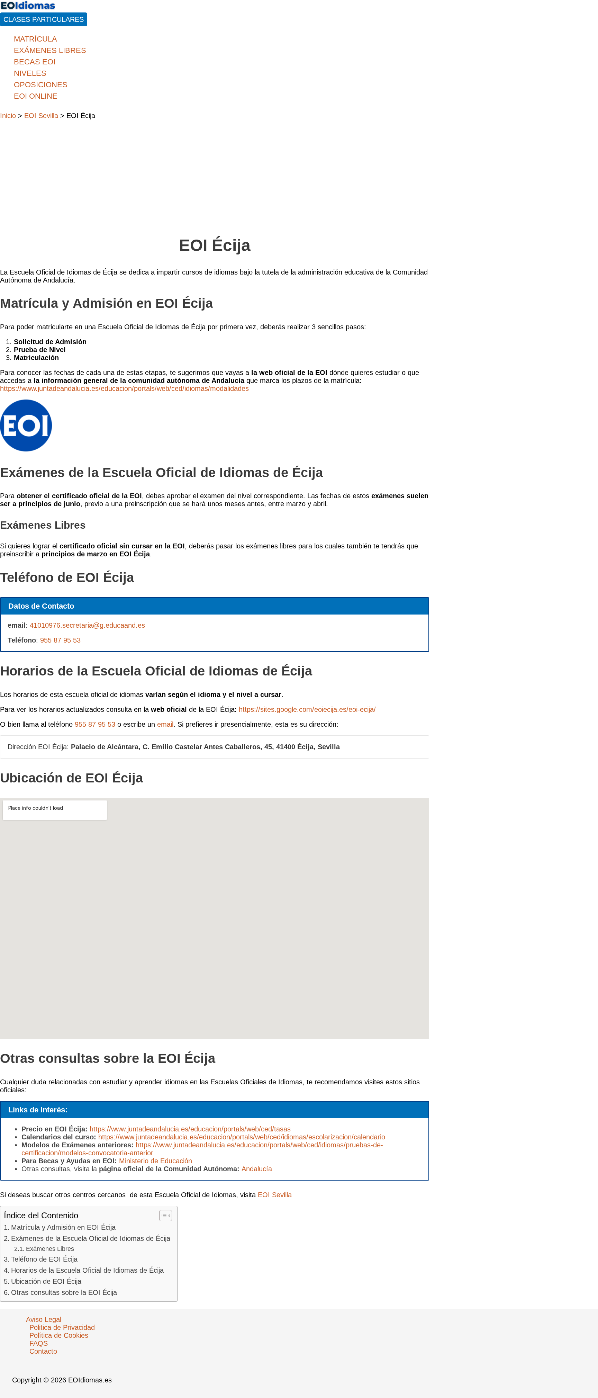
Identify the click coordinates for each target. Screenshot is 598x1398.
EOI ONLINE (35, 96)
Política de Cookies (58, 1335)
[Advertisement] (214, 174)
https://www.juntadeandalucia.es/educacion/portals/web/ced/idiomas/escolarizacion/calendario (241, 1137)
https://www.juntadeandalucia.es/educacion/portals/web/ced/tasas (190, 1129)
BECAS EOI (34, 61)
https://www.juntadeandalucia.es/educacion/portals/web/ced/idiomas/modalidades (124, 388)
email (165, 724)
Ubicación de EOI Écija (46, 1281)
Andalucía (257, 1169)
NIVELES (30, 73)
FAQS (38, 1343)
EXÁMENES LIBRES (50, 50)
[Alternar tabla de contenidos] (162, 1215)
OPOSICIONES (40, 84)
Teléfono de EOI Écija (44, 1259)
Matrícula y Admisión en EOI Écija (63, 1227)
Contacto (43, 1351)
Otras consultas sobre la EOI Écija (64, 1292)
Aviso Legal (43, 1319)
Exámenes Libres (50, 1248)
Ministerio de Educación (155, 1161)
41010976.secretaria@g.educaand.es (87, 625)
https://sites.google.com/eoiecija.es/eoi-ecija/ (307, 709)
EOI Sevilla (275, 1195)
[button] (43, 19)
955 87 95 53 (60, 640)
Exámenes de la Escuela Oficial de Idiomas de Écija (90, 1238)
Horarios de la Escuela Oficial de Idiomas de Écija (87, 1270)
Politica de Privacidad (62, 1327)
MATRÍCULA (35, 39)
